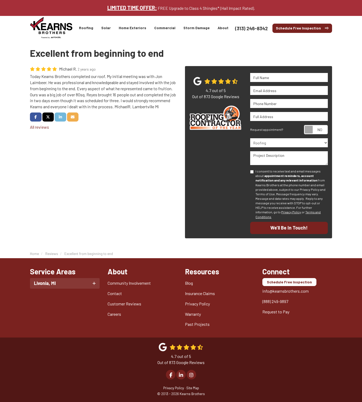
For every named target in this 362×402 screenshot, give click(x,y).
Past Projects (197, 324)
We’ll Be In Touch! (289, 228)
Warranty (193, 314)
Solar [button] (106, 27)
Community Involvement (129, 283)
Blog (189, 283)
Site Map (192, 388)
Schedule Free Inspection (298, 28)
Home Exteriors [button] (132, 27)
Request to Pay (275, 311)
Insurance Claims (200, 293)
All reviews (39, 126)
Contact (115, 293)
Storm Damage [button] (196, 27)
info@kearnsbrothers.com (285, 290)
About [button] (223, 27)
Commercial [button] (164, 27)
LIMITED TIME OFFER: (132, 8)
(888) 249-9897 (275, 301)
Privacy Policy (291, 212)
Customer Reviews (124, 303)
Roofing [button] (86, 27)
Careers (114, 314)
